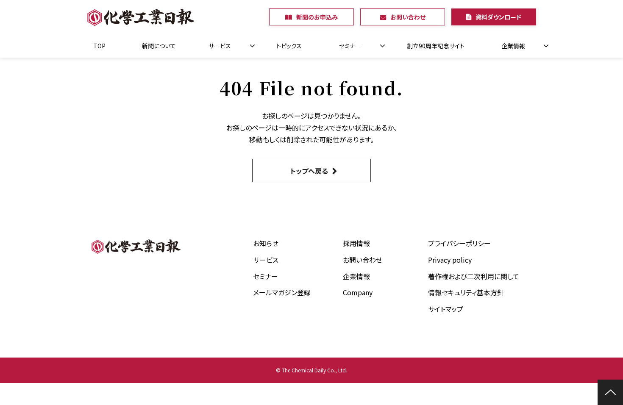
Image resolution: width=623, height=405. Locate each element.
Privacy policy (450, 260)
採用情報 (356, 243)
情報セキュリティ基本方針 (466, 292)
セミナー (350, 46)
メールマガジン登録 (282, 292)
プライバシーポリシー (459, 243)
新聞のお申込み (317, 17)
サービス (220, 46)
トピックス (289, 46)
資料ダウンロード (498, 17)
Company (358, 292)
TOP (99, 46)
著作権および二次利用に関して (473, 276)
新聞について (159, 46)
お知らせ (265, 243)
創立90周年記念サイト (435, 46)
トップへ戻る (309, 171)
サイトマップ (445, 309)
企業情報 (513, 46)
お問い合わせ (408, 17)
